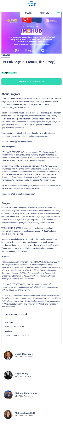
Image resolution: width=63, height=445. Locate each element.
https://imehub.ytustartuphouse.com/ (33, 136)
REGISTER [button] (46, 13)
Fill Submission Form (33, 81)
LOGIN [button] (29, 13)
